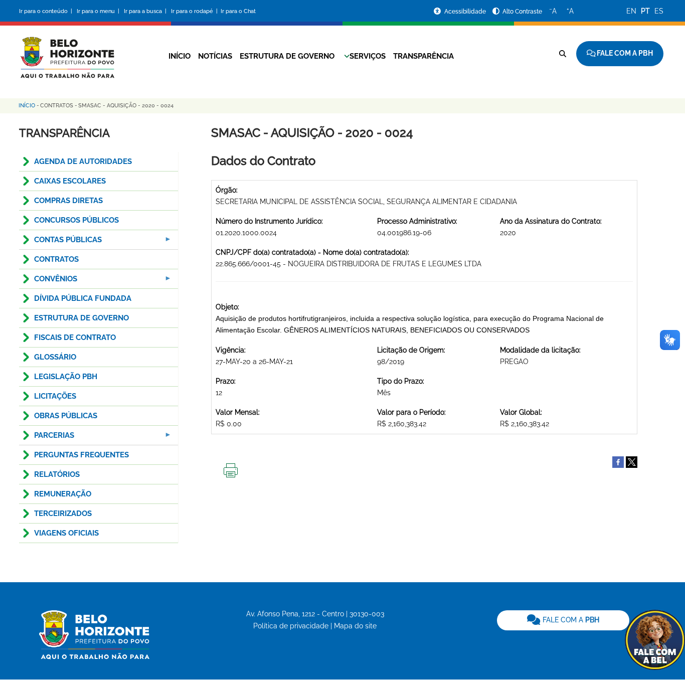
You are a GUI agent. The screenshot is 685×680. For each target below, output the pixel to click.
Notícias (215, 56)
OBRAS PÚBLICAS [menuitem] (65, 415)
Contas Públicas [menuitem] (60, 242)
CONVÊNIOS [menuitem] (48, 281)
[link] (563, 620)
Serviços (368, 56)
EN (631, 11)
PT (645, 11)
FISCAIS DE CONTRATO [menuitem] (75, 337)
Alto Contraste (522, 11)
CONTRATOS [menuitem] (56, 259)
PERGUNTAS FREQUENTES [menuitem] (81, 454)
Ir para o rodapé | (195, 11)
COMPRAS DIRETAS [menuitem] (68, 200)
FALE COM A (570, 620)
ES (658, 11)
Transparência (423, 56)
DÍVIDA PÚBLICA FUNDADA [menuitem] (82, 298)
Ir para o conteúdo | (47, 11)
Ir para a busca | (145, 11)
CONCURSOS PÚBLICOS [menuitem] (76, 220)
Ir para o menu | (98, 11)
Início (179, 56)
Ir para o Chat (238, 11)
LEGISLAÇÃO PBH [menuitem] (65, 376)
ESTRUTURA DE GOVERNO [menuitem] (81, 317)
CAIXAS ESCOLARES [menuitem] (70, 181)
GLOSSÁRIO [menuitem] (55, 357)
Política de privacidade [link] (290, 626)
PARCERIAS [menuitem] (46, 438)
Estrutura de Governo (287, 56)
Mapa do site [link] (355, 626)
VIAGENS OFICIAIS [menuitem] (66, 533)
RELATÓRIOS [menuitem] (57, 474)
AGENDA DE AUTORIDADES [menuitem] (83, 161)
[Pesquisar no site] (562, 53)
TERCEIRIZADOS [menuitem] (63, 513)
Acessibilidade (465, 11)
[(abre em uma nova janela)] (631, 461)
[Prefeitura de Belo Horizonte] (66, 51)
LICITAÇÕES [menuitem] (55, 396)
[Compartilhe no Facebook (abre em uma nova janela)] (618, 461)
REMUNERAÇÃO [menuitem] (62, 493)
